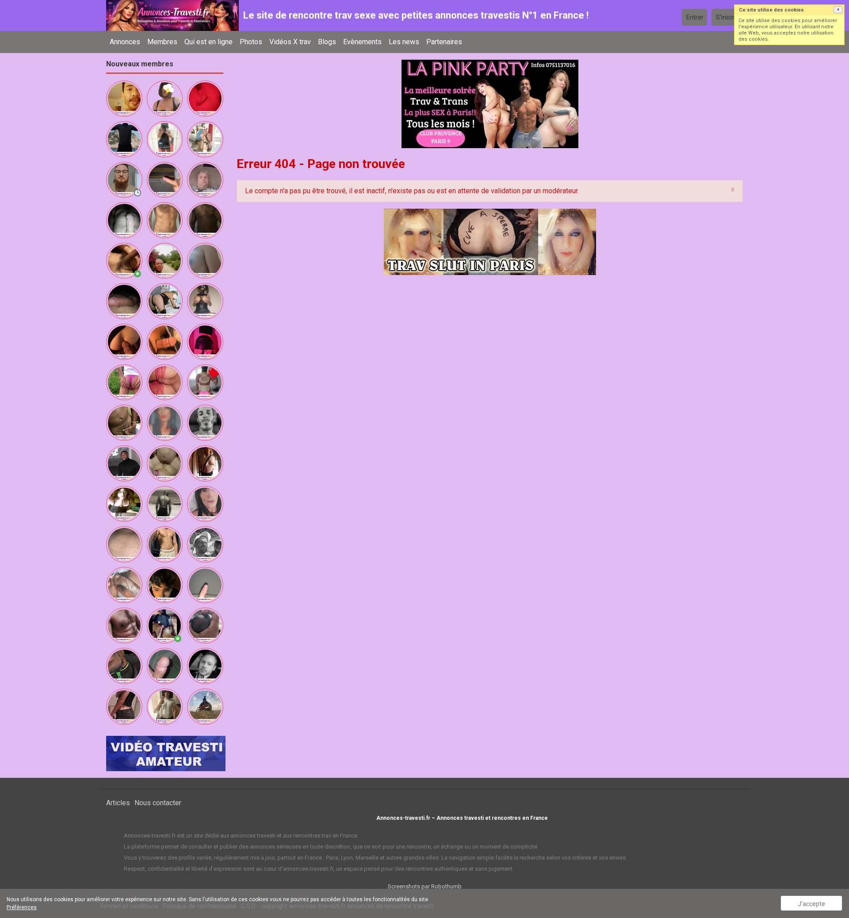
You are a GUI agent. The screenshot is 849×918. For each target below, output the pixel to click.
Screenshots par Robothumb (425, 886)
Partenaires (444, 42)
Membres (162, 42)
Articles (118, 803)
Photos (251, 42)
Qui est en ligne (208, 42)
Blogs (327, 42)
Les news (404, 42)
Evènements (362, 42)
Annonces (125, 42)
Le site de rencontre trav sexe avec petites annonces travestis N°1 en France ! (416, 15)
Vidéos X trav (290, 42)
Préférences (22, 907)
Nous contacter (157, 803)
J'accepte (811, 903)
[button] (838, 9)
